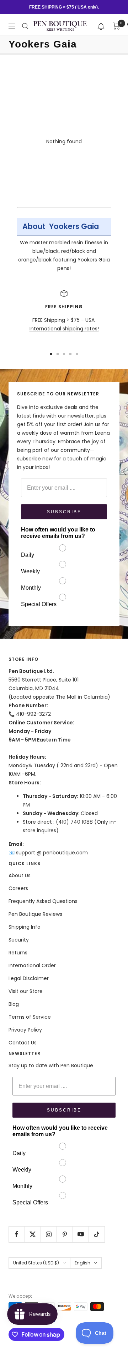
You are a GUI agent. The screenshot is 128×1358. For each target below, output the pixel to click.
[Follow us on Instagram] (49, 1234)
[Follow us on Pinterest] (65, 1234)
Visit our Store (26, 991)
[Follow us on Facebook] (17, 1234)
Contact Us (23, 1042)
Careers (18, 888)
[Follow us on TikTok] (97, 1234)
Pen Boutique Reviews (35, 914)
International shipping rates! (64, 328)
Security (19, 939)
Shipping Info (25, 926)
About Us (20, 875)
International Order (32, 965)
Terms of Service (30, 1016)
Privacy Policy (25, 1029)
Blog (14, 1004)
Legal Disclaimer (29, 978)
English (82, 1263)
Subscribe (64, 511)
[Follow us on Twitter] (33, 1234)
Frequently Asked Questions (43, 901)
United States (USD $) (36, 1263)
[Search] (25, 26)
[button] (101, 26)
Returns (18, 952)
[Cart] (116, 26)
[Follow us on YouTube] (81, 1234)
